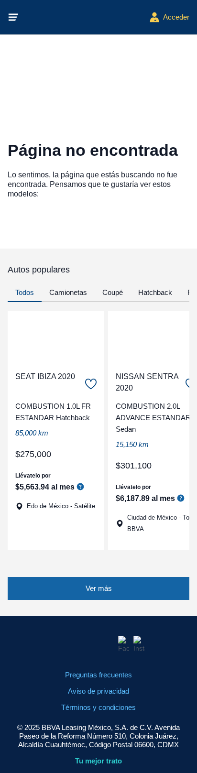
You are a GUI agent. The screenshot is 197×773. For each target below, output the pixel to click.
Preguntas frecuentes (98, 675)
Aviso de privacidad (98, 691)
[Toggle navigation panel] (13, 17)
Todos (24, 292)
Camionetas (68, 292)
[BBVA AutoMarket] (84, 17)
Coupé (112, 292)
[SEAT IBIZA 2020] (56, 337)
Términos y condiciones (98, 707)
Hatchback (155, 292)
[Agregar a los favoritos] (91, 384)
